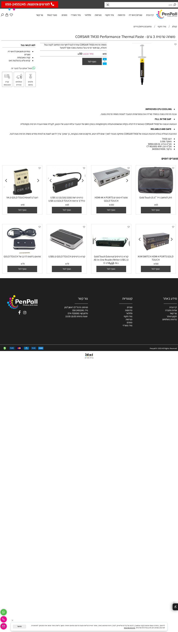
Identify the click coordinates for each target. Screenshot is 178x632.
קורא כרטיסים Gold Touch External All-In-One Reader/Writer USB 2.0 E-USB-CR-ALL (111, 260)
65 (157, 204)
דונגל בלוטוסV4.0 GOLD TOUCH (22, 197)
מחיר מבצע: (88, 53)
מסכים (64, 14)
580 (156, 263)
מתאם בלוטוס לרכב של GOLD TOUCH (22, 256)
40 (23, 204)
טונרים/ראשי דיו (135, 14)
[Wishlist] (11, 15)
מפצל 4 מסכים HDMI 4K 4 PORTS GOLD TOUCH (111, 199)
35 (112, 263)
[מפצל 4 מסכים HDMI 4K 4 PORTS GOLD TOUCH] (111, 186)
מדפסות (121, 14)
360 (112, 204)
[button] (156, 210)
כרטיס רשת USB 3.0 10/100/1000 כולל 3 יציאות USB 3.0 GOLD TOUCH (66, 199)
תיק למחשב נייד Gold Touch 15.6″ (155, 197)
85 (68, 204)
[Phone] (3, 618)
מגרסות (98, 14)
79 (68, 263)
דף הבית (150, 14)
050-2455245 (78, 310)
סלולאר (88, 14)
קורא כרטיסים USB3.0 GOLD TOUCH (66, 256)
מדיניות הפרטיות (129, 628)
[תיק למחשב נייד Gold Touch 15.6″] (156, 192)
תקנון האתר (172, 316)
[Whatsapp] (3, 611)
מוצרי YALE (52, 14)
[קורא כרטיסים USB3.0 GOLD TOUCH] (67, 249)
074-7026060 (73, 313)
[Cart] (6, 15)
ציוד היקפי (109, 14)
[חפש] (2, 15)
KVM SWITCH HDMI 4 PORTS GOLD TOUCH (155, 258)
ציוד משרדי (76, 14)
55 (105, 53)
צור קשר (39, 14)
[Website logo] (166, 14)
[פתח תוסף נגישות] (175, 607)
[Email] (3, 625)
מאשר (19, 626)
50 (80, 54)
